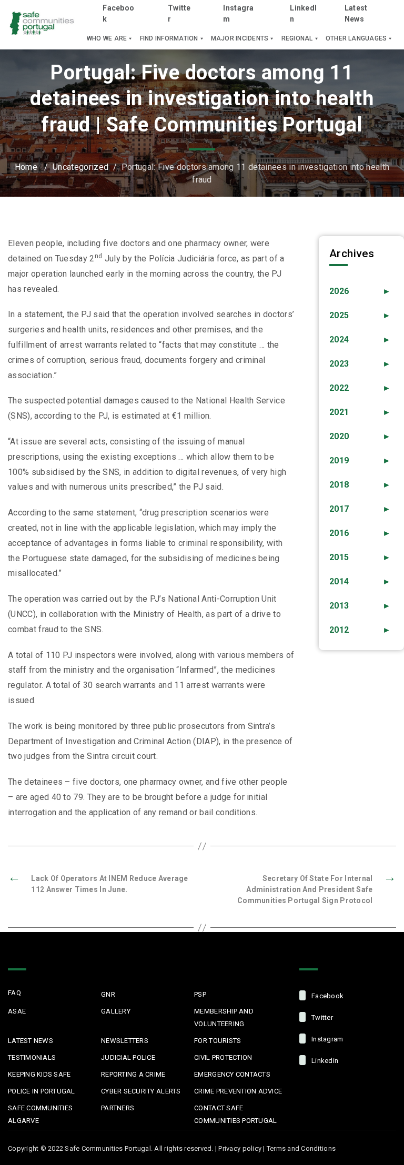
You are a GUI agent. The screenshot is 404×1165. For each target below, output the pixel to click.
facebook (327, 996)
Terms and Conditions (301, 1148)
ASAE (17, 1011)
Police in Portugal (41, 1091)
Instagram (238, 13)
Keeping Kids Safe (39, 1074)
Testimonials (32, 1057)
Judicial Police (128, 1057)
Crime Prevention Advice (238, 1091)
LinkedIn (303, 13)
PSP (200, 994)
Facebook (118, 13)
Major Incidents (240, 38)
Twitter (179, 13)
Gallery (115, 1011)
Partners (117, 1108)
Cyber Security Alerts (140, 1091)
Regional (297, 38)
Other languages (356, 38)
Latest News (356, 13)
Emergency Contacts (232, 1074)
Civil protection (223, 1057)
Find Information (169, 38)
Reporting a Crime (133, 1074)
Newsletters (124, 1041)
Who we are (107, 38)
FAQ (14, 993)
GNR (108, 994)
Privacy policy (239, 1148)
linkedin (324, 1061)
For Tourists (217, 1041)
